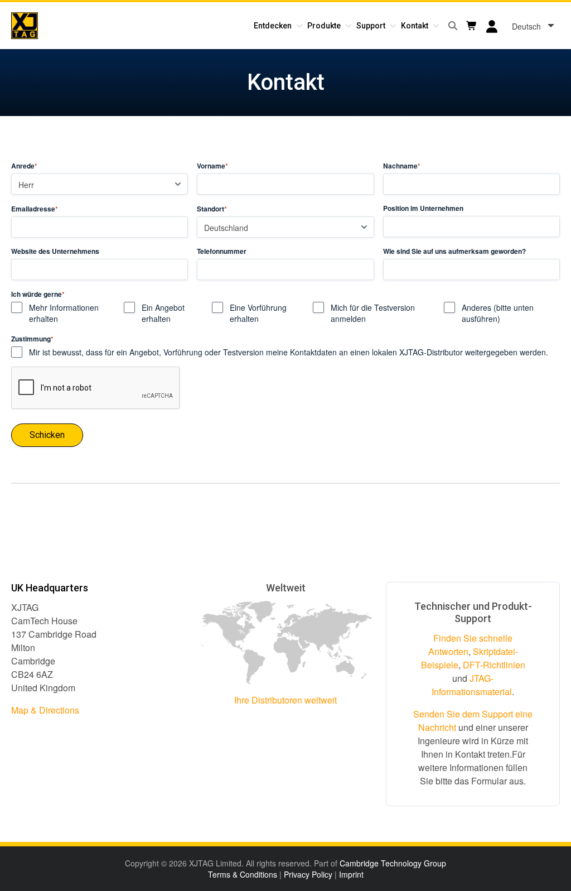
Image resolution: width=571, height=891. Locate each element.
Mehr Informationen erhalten (64, 313)
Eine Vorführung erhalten (258, 313)
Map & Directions (45, 710)
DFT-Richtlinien (494, 664)
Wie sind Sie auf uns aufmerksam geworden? (454, 251)
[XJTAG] (24, 25)
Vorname (212, 166)
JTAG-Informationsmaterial (472, 685)
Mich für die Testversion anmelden (373, 313)
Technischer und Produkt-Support (473, 612)
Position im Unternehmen (423, 208)
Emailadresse (34, 209)
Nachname (401, 166)
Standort (212, 209)
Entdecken (273, 25)
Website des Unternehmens (55, 251)
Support (370, 25)
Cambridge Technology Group (393, 863)
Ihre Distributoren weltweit (285, 699)
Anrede (24, 166)
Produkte (324, 25)
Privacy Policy (308, 874)
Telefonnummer (221, 251)
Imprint (351, 874)
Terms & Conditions (242, 874)
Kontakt (414, 25)
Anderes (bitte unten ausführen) (498, 313)
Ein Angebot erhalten (163, 313)
